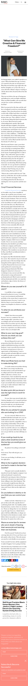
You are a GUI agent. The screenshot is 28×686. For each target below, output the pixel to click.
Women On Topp (13, 37)
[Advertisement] (14, 19)
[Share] (16, 560)
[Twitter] (5, 560)
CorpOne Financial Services (13, 190)
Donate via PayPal (14, 569)
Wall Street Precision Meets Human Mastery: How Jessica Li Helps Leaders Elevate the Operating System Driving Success (14, 607)
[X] (9, 560)
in (19, 566)
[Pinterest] (12, 560)
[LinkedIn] (7, 560)
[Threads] (14, 560)
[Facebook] (2, 560)
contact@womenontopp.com (11, 648)
